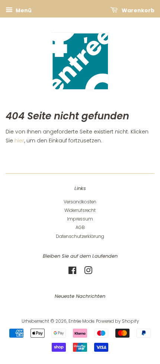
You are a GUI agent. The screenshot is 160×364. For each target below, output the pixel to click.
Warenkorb (137, 10)
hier (19, 140)
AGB (80, 228)
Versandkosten (80, 202)
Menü (23, 10)
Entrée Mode (81, 321)
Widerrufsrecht (80, 210)
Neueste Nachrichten (80, 296)
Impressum (80, 219)
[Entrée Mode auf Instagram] (88, 272)
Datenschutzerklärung (80, 236)
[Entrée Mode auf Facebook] (72, 272)
